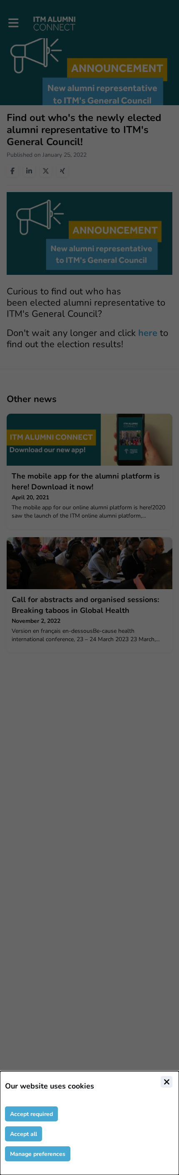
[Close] (166, 1082)
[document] (89, 1123)
